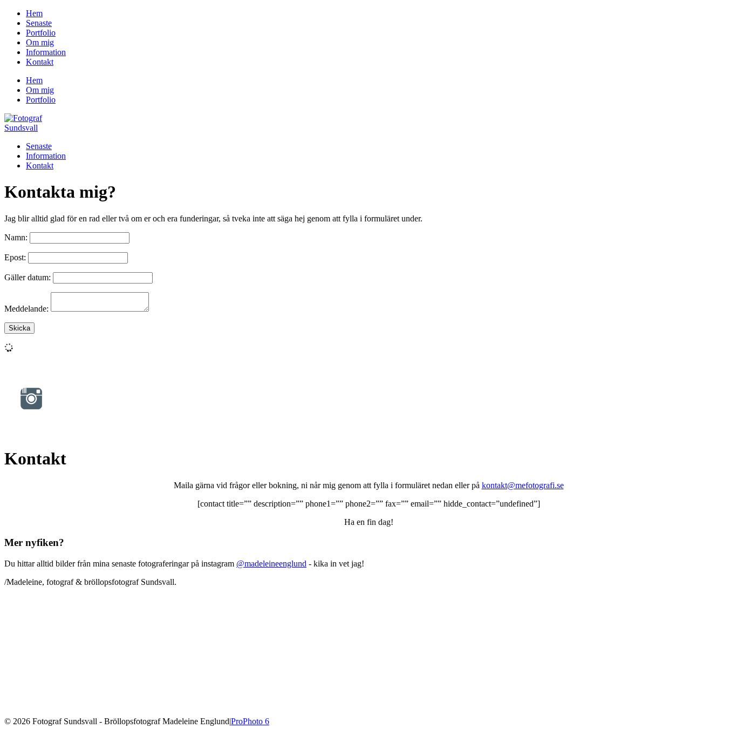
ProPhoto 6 (250, 721)
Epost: (15, 257)
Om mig (40, 42)
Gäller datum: (27, 277)
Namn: (16, 237)
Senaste (39, 23)
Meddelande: (26, 308)
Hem (34, 13)
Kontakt (39, 61)
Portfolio (41, 32)
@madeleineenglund (271, 563)
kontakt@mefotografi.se (523, 485)
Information (46, 52)
